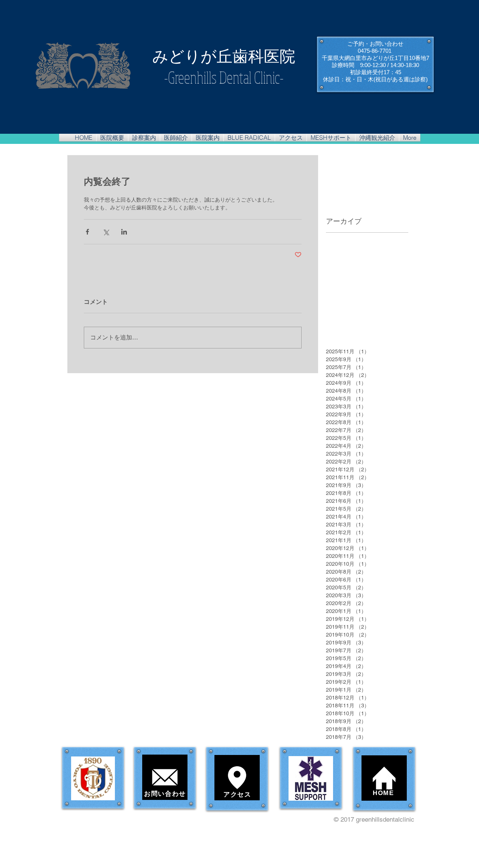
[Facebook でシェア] (87, 231)
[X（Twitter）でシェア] (105, 231)
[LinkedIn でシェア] (124, 231)
